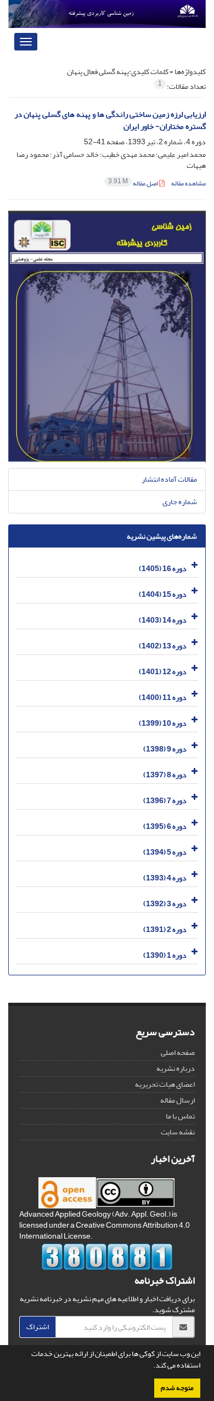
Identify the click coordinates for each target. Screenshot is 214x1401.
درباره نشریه (175, 1068)
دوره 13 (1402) (163, 646)
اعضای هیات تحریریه (165, 1084)
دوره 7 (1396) (165, 800)
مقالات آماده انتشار (169, 479)
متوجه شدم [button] (177, 1387)
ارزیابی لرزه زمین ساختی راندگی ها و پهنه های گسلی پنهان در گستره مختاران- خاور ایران (110, 120)
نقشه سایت (178, 1132)
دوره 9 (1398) (165, 749)
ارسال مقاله (177, 1100)
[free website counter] (107, 1256)
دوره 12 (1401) (163, 671)
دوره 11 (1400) (163, 697)
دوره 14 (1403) (163, 620)
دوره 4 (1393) (165, 878)
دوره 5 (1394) (165, 852)
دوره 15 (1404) (163, 594)
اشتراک (37, 1326)
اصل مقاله (133, 183)
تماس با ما (180, 1116)
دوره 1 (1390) (165, 955)
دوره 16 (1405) (163, 568)
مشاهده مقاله (188, 183)
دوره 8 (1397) (165, 774)
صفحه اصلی (178, 1052)
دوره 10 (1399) (163, 723)
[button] (150, 1366)
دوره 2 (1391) (165, 929)
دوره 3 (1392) (165, 903)
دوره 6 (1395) (165, 826)
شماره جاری (179, 501)
